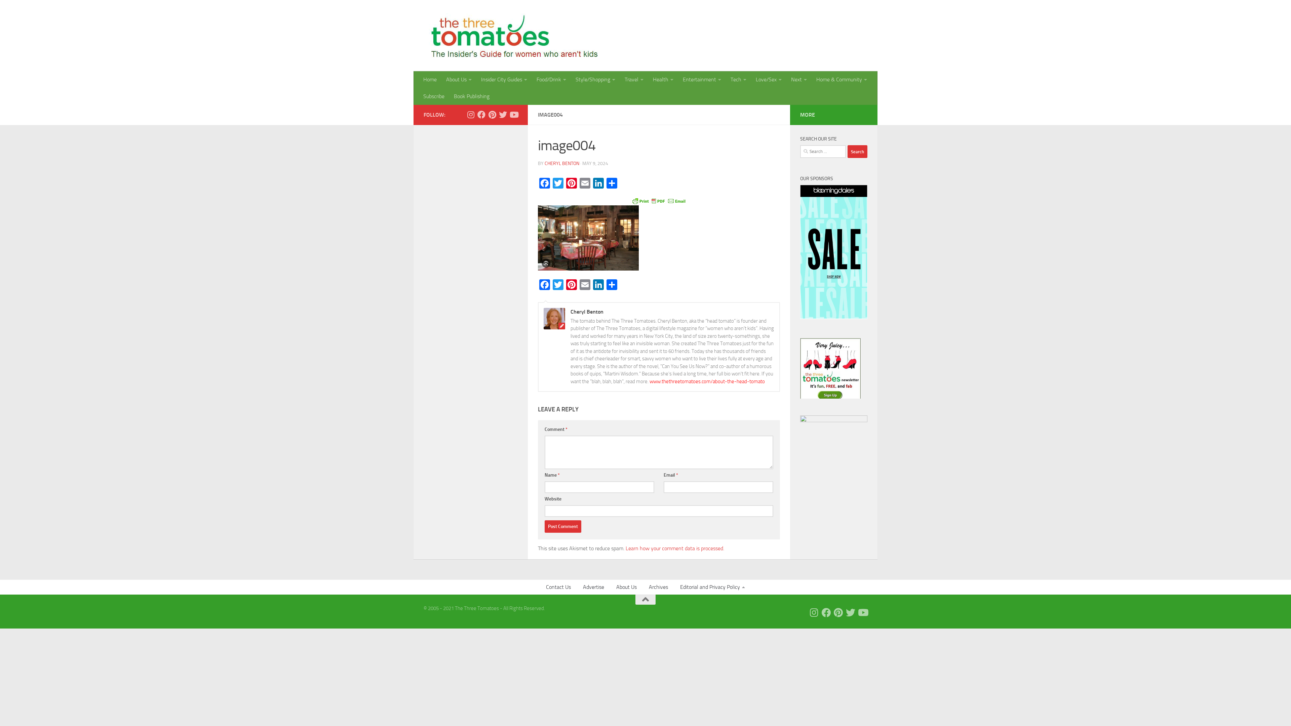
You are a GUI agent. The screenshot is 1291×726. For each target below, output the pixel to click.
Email (671, 475)
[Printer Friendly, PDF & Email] (659, 200)
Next (796, 79)
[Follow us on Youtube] (514, 115)
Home (430, 79)
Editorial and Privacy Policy (710, 587)
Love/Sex (766, 79)
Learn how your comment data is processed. (675, 548)
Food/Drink (549, 79)
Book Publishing (472, 96)
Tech (736, 79)
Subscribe (433, 96)
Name (552, 475)
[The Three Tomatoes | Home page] (511, 35)
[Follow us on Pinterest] (492, 115)
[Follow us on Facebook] (481, 115)
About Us (456, 79)
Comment (556, 429)
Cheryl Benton (562, 163)
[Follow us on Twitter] (503, 115)
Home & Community (839, 79)
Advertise (593, 587)
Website (553, 499)
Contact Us (558, 587)
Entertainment (699, 79)
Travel (631, 79)
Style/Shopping (593, 79)
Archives (658, 587)
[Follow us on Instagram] (471, 115)
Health (660, 79)
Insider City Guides (501, 79)
